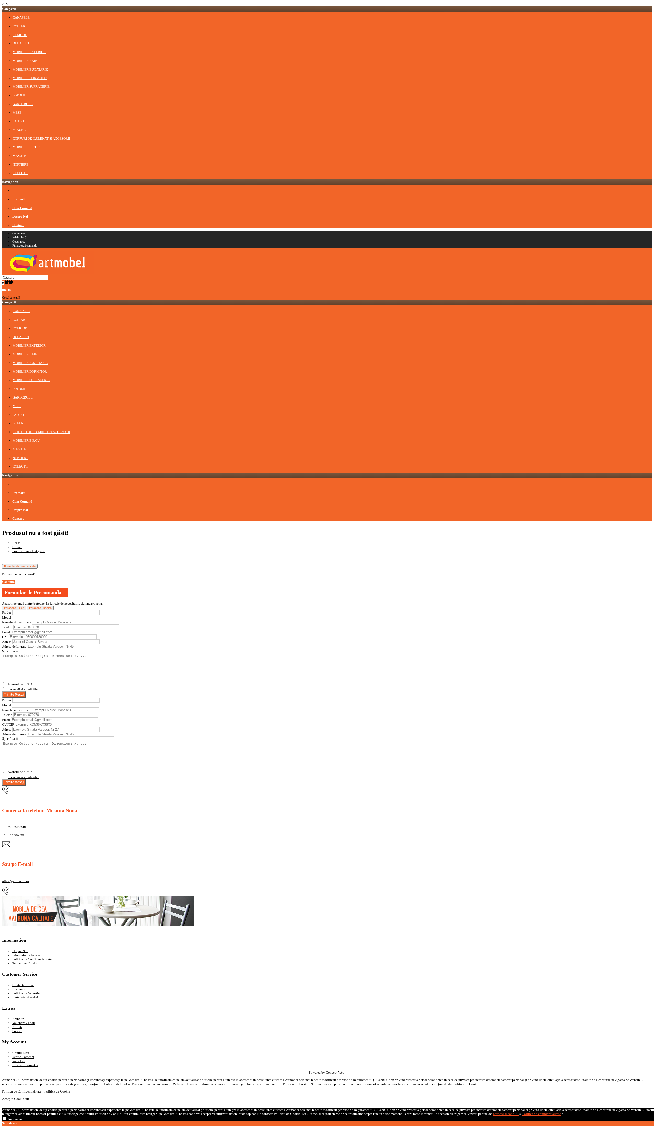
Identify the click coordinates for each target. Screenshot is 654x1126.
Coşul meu (18, 241)
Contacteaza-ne (23, 985)
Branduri (18, 1019)
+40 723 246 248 (14, 827)
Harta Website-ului (25, 997)
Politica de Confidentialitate (32, 959)
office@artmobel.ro (15, 881)
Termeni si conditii (506, 1114)
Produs (6, 613)
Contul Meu (20, 1053)
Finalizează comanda (24, 245)
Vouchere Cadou (23, 1023)
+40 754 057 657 (14, 835)
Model (6, 617)
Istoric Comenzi (23, 1057)
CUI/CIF (8, 724)
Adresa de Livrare (14, 647)
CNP (5, 637)
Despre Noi (20, 951)
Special (17, 1031)
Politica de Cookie (57, 1091)
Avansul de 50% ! (20, 684)
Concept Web (335, 1072)
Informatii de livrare (26, 955)
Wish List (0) (20, 237)
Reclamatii (19, 989)
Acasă (16, 543)
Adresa (6, 642)
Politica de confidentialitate (541, 1114)
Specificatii (10, 651)
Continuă (8, 582)
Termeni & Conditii (25, 963)
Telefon (7, 627)
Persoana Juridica (40, 607)
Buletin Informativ (25, 1065)
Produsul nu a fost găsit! (28, 551)
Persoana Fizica (14, 607)
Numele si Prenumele (16, 622)
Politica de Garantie (26, 993)
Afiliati (17, 1027)
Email (6, 632)
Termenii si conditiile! (23, 689)
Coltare (17, 547)
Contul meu (19, 233)
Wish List (18, 1061)
